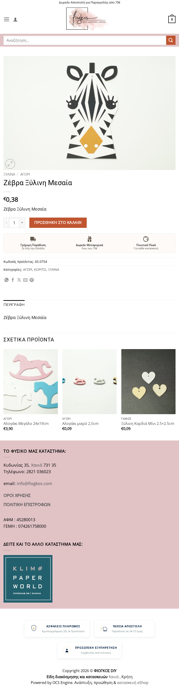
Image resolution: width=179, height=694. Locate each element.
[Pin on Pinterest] (32, 280)
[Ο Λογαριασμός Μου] (15, 19)
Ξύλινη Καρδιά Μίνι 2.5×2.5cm (147, 423)
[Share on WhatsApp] (6, 280)
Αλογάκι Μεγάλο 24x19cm (26, 423)
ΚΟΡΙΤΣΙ (40, 269)
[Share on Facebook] (13, 280)
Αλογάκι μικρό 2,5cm (80, 423)
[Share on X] (19, 280)
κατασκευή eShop (132, 682)
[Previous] (3, 394)
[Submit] (171, 40)
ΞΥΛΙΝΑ (9, 174)
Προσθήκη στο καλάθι (58, 222)
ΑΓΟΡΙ (25, 174)
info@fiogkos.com (34, 483)
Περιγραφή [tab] (14, 305)
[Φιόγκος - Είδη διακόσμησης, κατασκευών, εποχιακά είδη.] (89, 19)
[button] (6, 19)
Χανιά (36, 465)
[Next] (175, 394)
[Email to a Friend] (25, 280)
